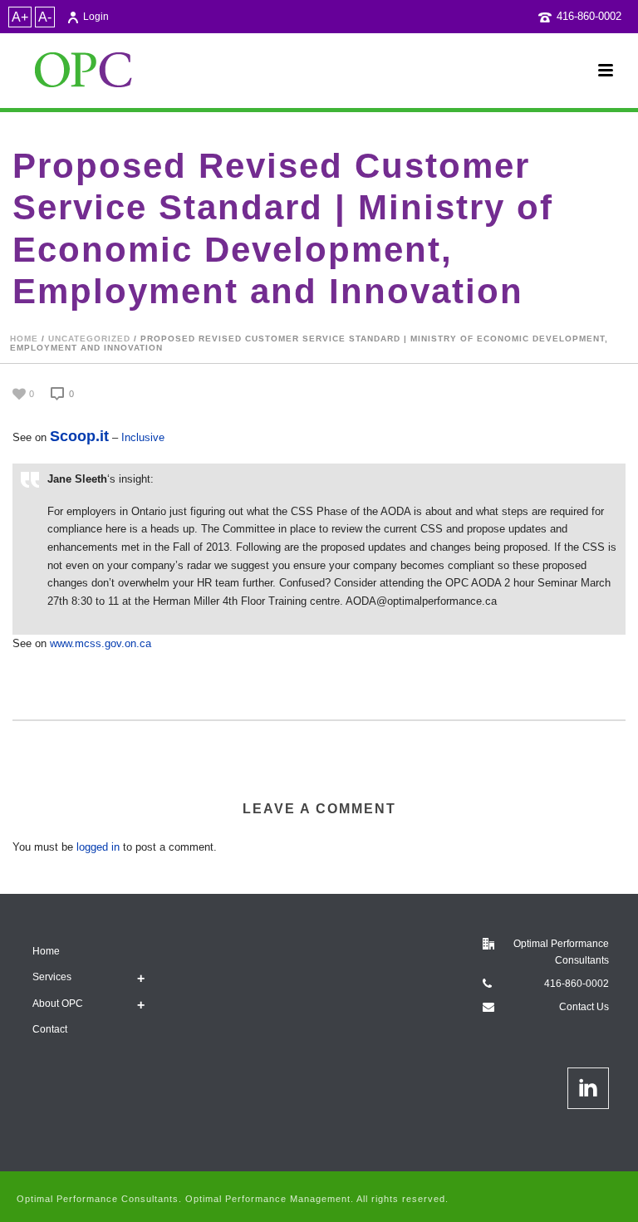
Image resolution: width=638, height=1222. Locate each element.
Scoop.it (79, 436)
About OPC (57, 1003)
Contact (49, 1029)
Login (96, 16)
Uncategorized (89, 338)
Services (51, 977)
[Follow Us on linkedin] (588, 1088)
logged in (98, 847)
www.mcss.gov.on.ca (100, 643)
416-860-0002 (589, 16)
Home (24, 338)
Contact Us (584, 1007)
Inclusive (142, 437)
